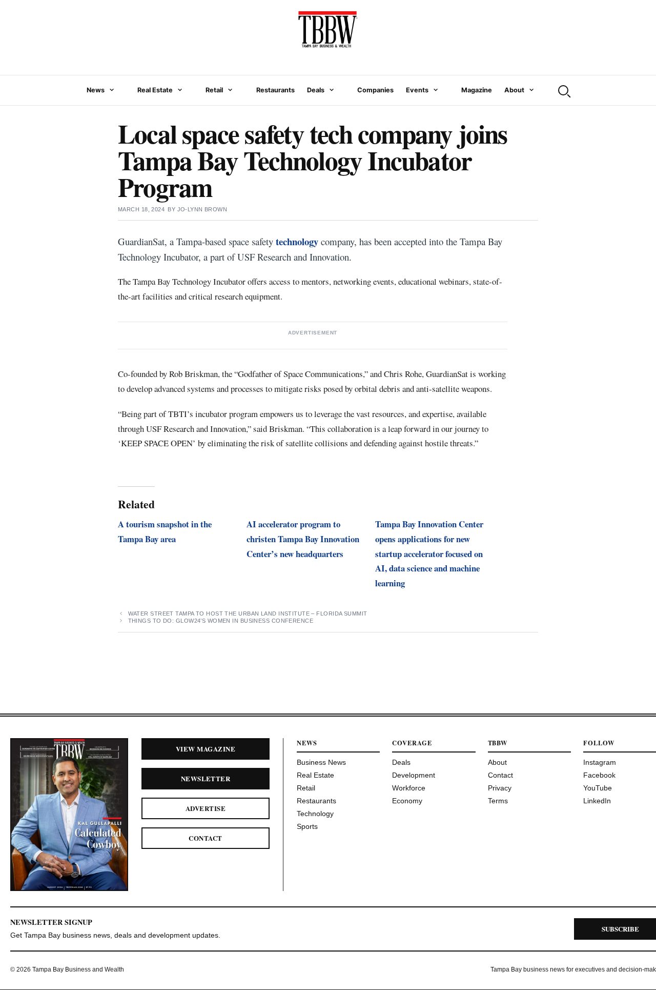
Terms (498, 801)
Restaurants (275, 90)
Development (413, 775)
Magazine (476, 90)
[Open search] (563, 90)
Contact (205, 838)
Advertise (205, 808)
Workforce (408, 788)
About (514, 90)
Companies (375, 90)
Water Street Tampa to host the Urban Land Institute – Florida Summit (247, 613)
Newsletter (206, 778)
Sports (307, 826)
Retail (214, 90)
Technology (315, 813)
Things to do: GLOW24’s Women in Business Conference (220, 621)
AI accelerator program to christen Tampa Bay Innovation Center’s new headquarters (303, 539)
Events (417, 90)
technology (297, 241)
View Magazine (205, 749)
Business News (321, 762)
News (96, 90)
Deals (315, 90)
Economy (407, 801)
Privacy (499, 788)
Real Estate (155, 90)
